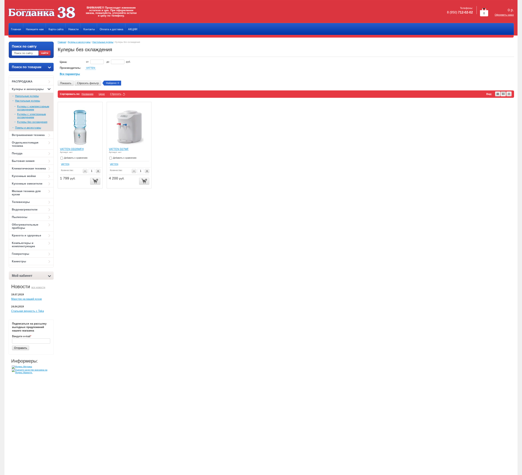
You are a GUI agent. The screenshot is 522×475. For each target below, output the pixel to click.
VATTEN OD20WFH (72, 149)
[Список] (498, 94)
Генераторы (20, 253)
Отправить (20, 347)
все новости (38, 287)
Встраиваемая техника (28, 135)
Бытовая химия (23, 160)
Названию (87, 94)
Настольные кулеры (27, 100)
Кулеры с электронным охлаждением (31, 116)
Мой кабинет (22, 275)
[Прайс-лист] (509, 94)
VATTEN (90, 68)
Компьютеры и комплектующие (23, 244)
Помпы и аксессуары (28, 127)
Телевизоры (21, 202)
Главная (62, 42)
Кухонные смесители (27, 183)
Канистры (19, 261)
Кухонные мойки (24, 176)
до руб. (118, 61)
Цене (102, 94)
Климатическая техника (29, 168)
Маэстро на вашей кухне (26, 298)
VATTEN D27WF (119, 149)
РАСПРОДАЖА (22, 81)
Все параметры (70, 74)
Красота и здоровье (26, 235)
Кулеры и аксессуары (28, 89)
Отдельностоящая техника (25, 144)
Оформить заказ (504, 14)
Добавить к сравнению (75, 158)
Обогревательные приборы (25, 226)
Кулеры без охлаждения (32, 121)
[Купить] (95, 181)
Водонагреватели (25, 209)
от (87, 61)
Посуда (17, 153)
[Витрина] (503, 94)
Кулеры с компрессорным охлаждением (33, 108)
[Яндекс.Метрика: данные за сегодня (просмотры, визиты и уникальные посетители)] (22, 367)
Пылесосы (19, 217)
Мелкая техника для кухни (26, 192)
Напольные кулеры (27, 96)
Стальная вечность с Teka (27, 311)
